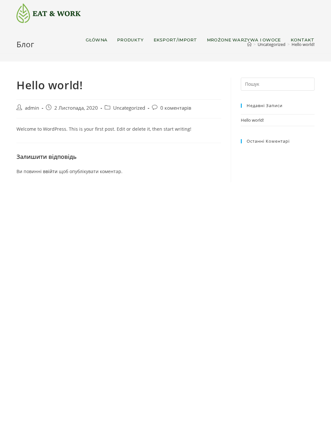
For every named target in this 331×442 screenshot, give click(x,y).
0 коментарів (175, 108)
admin (32, 108)
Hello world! (252, 120)
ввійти (50, 171)
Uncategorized (129, 108)
